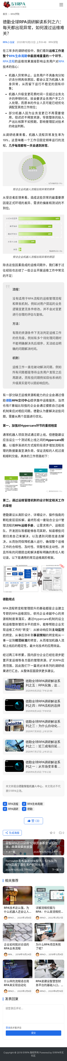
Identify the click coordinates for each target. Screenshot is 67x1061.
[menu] (61, 4)
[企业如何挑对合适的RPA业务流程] (17, 932)
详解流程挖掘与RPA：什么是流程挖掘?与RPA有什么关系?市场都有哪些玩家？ (48, 910)
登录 (8, 1027)
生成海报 (13, 832)
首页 (5, 14)
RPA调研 (13, 808)
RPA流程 (9, 61)
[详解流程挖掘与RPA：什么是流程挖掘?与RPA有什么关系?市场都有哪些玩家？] (49, 895)
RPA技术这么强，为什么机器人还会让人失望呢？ (16, 910)
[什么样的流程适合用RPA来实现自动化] (17, 969)
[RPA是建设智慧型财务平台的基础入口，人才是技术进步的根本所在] (49, 969)
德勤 (9, 400)
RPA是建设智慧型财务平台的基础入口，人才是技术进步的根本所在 (48, 983)
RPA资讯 (41, 963)
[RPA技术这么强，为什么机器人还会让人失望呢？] (17, 895)
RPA (61, 61)
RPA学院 (53, 42)
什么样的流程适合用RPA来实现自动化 (16, 983)
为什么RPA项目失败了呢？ (48, 946)
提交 (33, 1033)
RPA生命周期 (18, 56)
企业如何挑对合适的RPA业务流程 (16, 946)
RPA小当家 (9, 42)
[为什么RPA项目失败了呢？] (49, 932)
